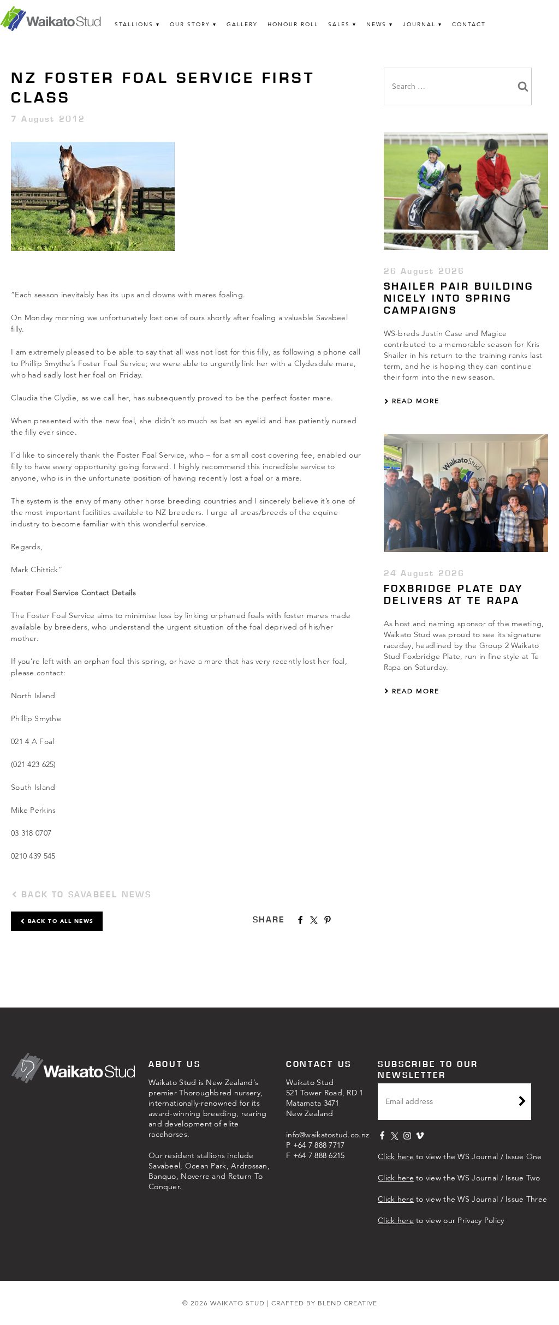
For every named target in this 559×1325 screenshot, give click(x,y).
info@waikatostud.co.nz (327, 1135)
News (376, 24)
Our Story (190, 24)
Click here (396, 1156)
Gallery (242, 24)
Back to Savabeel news (84, 894)
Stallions (134, 24)
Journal (419, 24)
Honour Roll (292, 24)
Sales (339, 24)
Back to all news (59, 921)
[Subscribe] (522, 1102)
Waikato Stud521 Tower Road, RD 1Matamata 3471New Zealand (325, 1097)
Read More (414, 401)
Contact (469, 24)
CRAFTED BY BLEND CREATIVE (324, 1303)
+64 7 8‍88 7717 (319, 1145)
